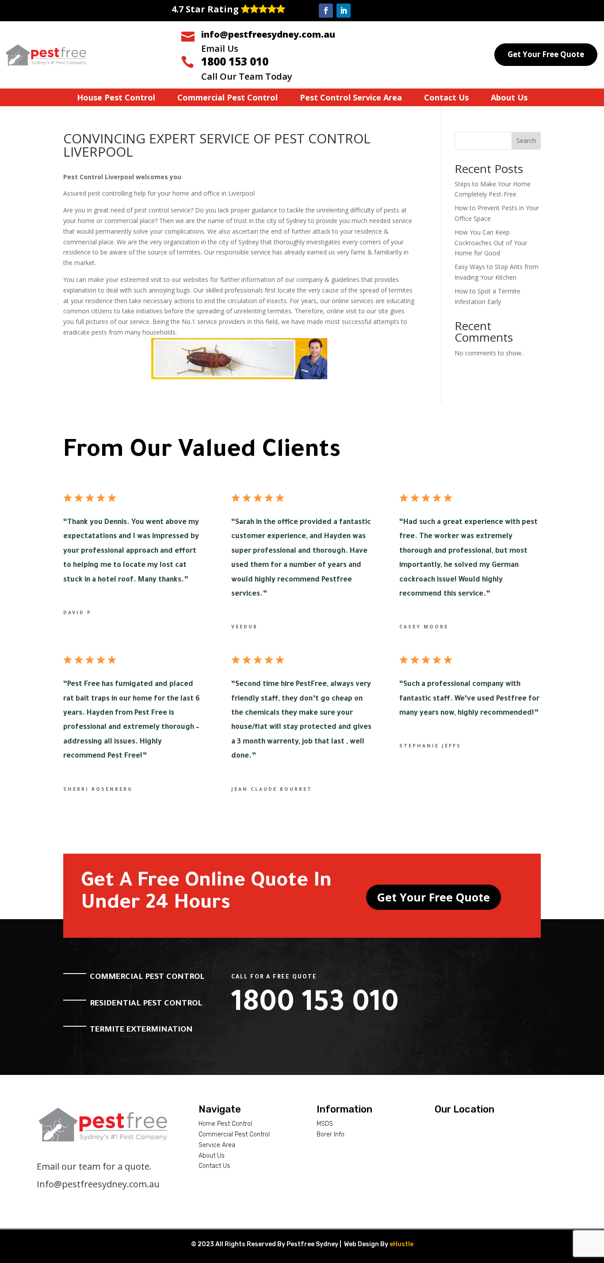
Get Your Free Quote (546, 54)
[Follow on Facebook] (326, 11)
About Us (509, 98)
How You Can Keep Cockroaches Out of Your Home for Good (491, 243)
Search (526, 140)
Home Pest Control (225, 1124)
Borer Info (330, 1134)
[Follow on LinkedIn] (343, 11)
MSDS (325, 1124)
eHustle (401, 1244)
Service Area (217, 1145)
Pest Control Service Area (351, 98)
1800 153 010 (234, 61)
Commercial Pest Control (227, 98)
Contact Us (446, 98)
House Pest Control (116, 98)
